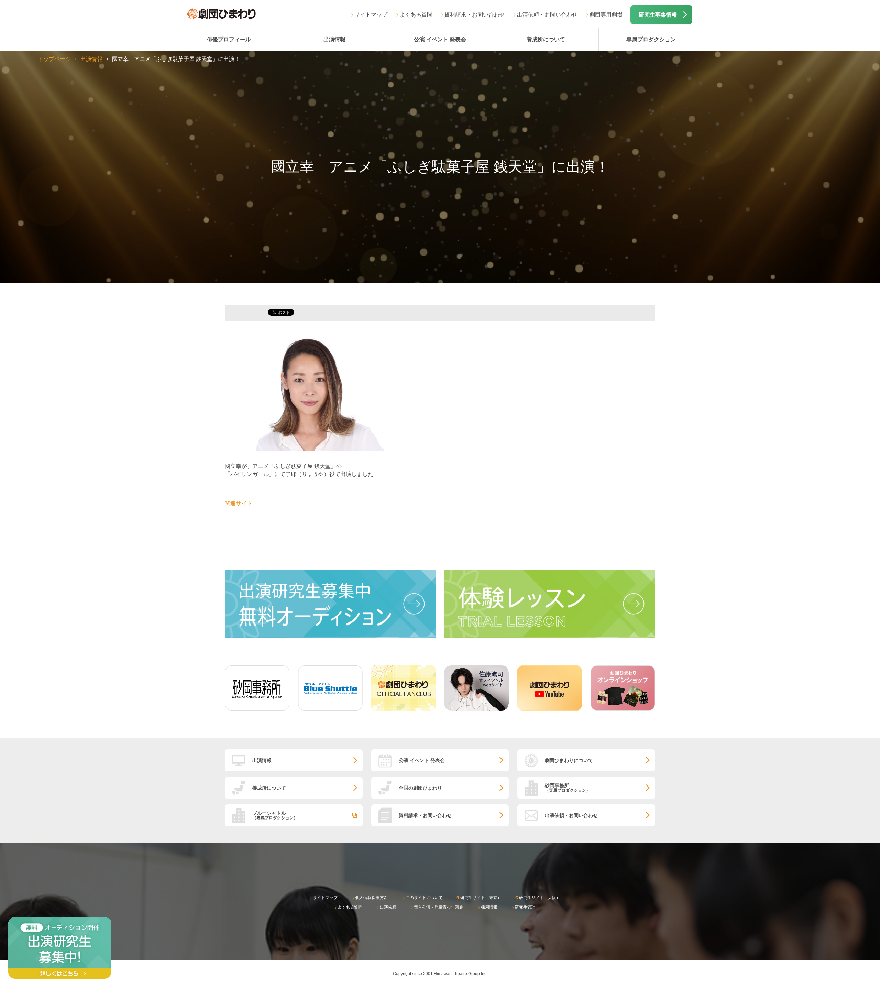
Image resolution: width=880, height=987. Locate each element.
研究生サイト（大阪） (539, 897)
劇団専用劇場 (606, 15)
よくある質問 (415, 15)
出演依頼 (388, 907)
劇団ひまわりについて (569, 760)
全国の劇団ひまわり (420, 788)
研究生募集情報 (658, 15)
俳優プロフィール (229, 39)
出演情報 (334, 39)
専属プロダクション (651, 39)
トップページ (54, 59)
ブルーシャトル (275, 815)
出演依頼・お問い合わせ (547, 15)
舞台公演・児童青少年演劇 (438, 907)
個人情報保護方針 (371, 897)
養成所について (546, 39)
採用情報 (489, 907)
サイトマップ (370, 15)
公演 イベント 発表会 (440, 39)
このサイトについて (424, 897)
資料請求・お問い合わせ (474, 15)
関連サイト (238, 503)
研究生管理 (525, 907)
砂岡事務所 (567, 788)
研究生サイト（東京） (481, 897)
